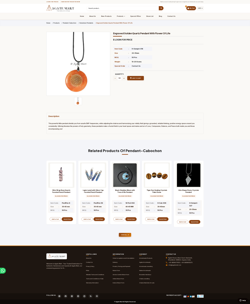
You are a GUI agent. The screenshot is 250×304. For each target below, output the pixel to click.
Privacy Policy (90, 266)
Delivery (115, 262)
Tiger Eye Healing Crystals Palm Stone (157, 191)
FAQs (87, 270)
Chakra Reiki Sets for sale (146, 283)
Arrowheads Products (145, 258)
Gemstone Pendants (86, 23)
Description (53, 116)
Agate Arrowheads (144, 262)
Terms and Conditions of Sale (94, 278)
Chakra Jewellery (144, 278)
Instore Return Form (118, 283)
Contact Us (171, 16)
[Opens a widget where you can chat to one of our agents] (242, 300)
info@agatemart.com (175, 265)
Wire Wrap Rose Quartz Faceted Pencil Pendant (61, 191)
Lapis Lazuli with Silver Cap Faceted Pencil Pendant (93, 191)
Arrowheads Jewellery (146, 266)
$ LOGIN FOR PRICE (122, 39)
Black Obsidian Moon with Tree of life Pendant (125, 191)
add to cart (136, 78)
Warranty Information (92, 283)
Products (120, 16)
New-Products (106, 16)
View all (124, 235)
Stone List (150, 16)
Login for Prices (52, 1)
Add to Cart (55, 219)
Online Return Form (118, 278)
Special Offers (135, 16)
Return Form (116, 270)
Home (82, 16)
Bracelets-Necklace (145, 274)
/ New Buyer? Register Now (70, 1)
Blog (160, 16)
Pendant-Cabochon (69, 23)
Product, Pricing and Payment (121, 266)
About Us (92, 16)
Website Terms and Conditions (95, 274)
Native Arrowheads (145, 270)
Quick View (67, 219)
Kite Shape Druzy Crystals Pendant (189, 191)
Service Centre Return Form (121, 274)
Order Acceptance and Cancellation (123, 258)
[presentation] (48, 194)
